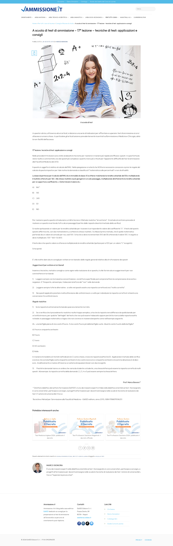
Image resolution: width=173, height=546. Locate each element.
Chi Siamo (111, 509)
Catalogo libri (112, 519)
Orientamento (26, 17)
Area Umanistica (76, 17)
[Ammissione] (41, 9)
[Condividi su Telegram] (93, 448)
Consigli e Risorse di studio (65, 23)
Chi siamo (60, 1)
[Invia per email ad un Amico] (89, 448)
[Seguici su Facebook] (79, 523)
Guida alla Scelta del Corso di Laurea (103, 1)
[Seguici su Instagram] (83, 523)
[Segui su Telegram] (91, 523)
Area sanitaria (40, 17)
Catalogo (84, 1)
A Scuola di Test (99, 456)
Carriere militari (140, 17)
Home (34, 23)
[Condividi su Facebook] (80, 448)
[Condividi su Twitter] (84, 448)
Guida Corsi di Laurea (115, 524)
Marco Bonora (62, 41)
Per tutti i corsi (111, 17)
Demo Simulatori (72, 1)
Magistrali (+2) (125, 17)
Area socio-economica (93, 17)
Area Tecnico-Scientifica (58, 17)
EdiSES (46, 511)
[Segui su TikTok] (87, 523)
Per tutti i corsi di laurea (46, 23)
